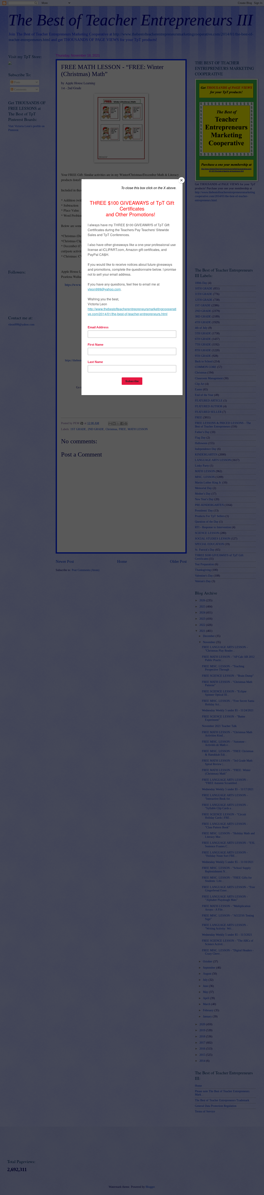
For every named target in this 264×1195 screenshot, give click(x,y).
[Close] (181, 180)
